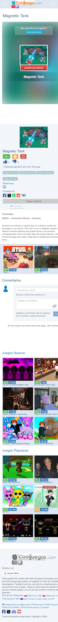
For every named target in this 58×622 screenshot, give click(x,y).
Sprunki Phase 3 (9, 541)
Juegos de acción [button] (11, 172)
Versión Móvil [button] (12, 573)
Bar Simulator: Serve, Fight (44, 384)
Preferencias (37, 604)
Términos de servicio (30, 607)
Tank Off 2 (38, 272)
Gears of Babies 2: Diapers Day (15, 414)
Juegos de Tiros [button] (10, 178)
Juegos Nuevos (13, 352)
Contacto (45, 607)
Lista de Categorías (14, 595)
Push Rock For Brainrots (43, 443)
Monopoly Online (41, 511)
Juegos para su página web (17, 604)
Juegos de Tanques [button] (45, 172)
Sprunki (6, 511)
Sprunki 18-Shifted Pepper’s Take (16, 384)
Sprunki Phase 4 (40, 541)
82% (6, 156)
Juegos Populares (15, 450)
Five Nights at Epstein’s (43, 482)
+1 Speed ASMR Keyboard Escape (16, 443)
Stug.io (6, 272)
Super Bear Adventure (11, 482)
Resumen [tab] (17, 206)
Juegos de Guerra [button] (27, 172)
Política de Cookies (10, 607)
